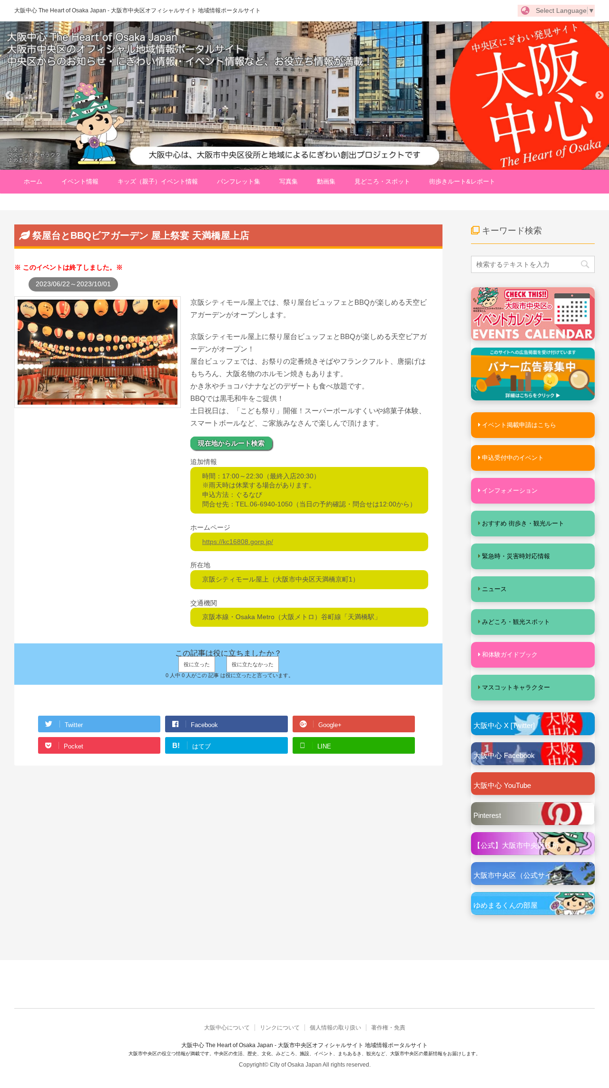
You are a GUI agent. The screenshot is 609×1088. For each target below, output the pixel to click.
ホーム (33, 181)
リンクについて (280, 1027)
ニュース (494, 589)
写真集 (288, 181)
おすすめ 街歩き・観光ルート (523, 523)
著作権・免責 (388, 1027)
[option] (304, 95)
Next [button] (599, 95)
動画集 (326, 181)
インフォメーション (510, 490)
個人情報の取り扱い (335, 1027)
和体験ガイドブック (510, 654)
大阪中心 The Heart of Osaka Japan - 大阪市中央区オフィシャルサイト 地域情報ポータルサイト (137, 10)
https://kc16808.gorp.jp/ (237, 541)
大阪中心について (227, 1027)
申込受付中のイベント (513, 457)
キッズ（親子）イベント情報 (158, 181)
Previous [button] (9, 95)
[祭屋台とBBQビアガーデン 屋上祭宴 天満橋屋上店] (97, 403)
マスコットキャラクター (516, 687)
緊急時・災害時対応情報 (516, 556)
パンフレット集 (238, 181)
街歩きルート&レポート (462, 181)
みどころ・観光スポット (516, 621)
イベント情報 (79, 181)
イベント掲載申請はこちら (519, 424)
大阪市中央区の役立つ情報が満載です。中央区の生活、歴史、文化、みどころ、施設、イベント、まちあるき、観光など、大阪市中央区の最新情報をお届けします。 (304, 1053)
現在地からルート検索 (231, 443)
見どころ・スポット (382, 181)
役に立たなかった (253, 664)
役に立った (197, 664)
